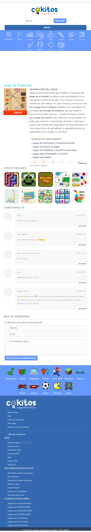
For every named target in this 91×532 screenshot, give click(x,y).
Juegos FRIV (12, 461)
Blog (9, 457)
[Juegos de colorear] (82, 36)
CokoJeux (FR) (13, 454)
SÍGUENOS (45, 2)
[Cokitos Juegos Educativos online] (45, 10)
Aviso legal (12, 423)
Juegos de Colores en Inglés (45, 147)
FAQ (9, 416)
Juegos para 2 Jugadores (17, 491)
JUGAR (16, 112)
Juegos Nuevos (13, 488)
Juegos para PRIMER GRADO (19, 507)
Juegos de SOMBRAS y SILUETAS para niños (54, 150)
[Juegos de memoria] (40, 46)
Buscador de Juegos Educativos (20, 480)
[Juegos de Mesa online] (61, 46)
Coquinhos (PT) (13, 446)
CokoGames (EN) (14, 450)
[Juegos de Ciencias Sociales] (71, 36)
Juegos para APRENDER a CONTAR (50, 154)
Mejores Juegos (14, 484)
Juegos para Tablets (42, 157)
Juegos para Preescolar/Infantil (19, 503)
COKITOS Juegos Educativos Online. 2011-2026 (46, 530)
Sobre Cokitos (13, 412)
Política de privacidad (16, 420)
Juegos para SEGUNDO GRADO (20, 511)
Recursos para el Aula (16, 495)
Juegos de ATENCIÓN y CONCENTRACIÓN (53, 143)
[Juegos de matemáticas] (9, 36)
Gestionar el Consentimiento (18, 427)
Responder (82, 226)
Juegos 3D (12, 465)
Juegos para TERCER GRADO (19, 514)
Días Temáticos (13, 477)
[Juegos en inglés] (40, 36)
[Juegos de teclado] (30, 36)
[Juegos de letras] (51, 36)
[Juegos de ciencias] (61, 36)
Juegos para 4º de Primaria (18, 518)
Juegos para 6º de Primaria (18, 525)
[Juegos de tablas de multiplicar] (19, 36)
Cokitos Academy (14, 443)
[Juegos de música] (30, 46)
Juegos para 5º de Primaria (18, 522)
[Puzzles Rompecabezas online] (51, 46)
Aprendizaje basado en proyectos (20, 473)
